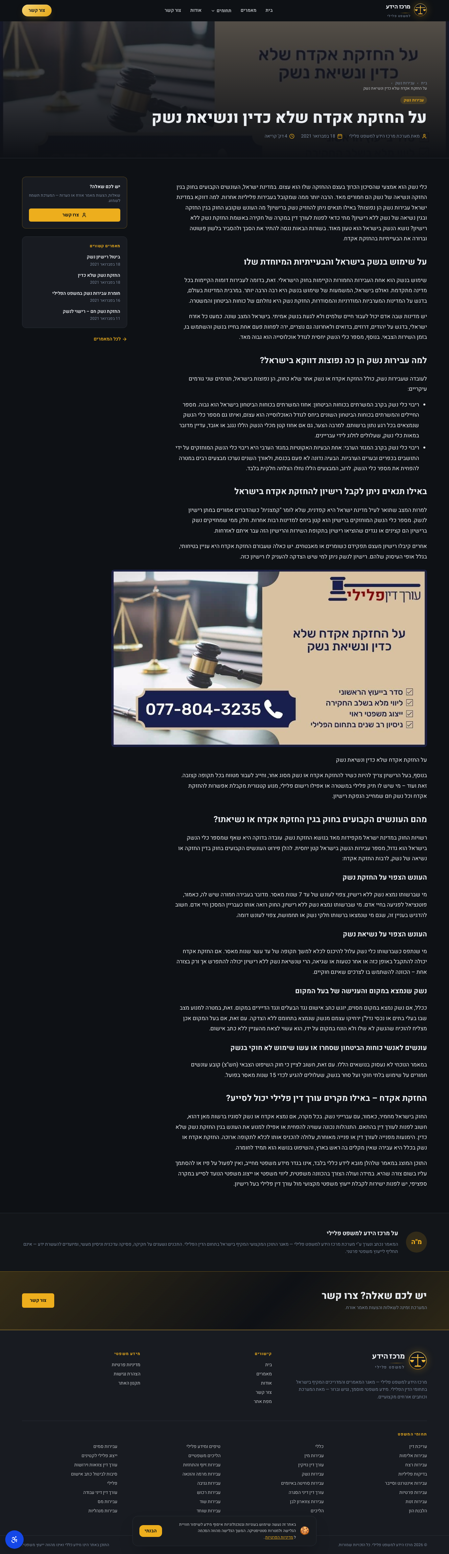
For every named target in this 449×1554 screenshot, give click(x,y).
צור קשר (173, 10)
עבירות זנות (416, 1501)
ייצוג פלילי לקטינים (99, 1455)
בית (269, 10)
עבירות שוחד (209, 1510)
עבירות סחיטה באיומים (302, 1483)
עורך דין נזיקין (311, 1464)
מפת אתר (263, 1401)
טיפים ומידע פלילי (203, 1446)
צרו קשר (70, 214)
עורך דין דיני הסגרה (306, 1492)
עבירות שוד (210, 1501)
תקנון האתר (129, 1383)
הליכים (317, 1510)
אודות (195, 10)
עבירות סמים (105, 1446)
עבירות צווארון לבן (307, 1501)
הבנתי (151, 1530)
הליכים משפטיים (204, 1455)
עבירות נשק (404, 83)
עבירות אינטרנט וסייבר (406, 1483)
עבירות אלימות (413, 1455)
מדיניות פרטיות (126, 1364)
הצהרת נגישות (127, 1373)
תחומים (224, 11)
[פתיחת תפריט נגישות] (14, 1539)
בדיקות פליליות (412, 1474)
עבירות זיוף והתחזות (202, 1464)
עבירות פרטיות (413, 1492)
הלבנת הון (418, 1510)
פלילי (112, 1483)
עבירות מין (314, 1455)
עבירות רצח (416, 1464)
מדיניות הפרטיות (279, 1537)
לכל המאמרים (107, 339)
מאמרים (248, 10)
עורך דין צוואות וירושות (95, 1464)
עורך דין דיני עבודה (100, 1492)
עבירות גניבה (209, 1483)
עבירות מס (107, 1501)
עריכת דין (418, 1446)
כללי (319, 1446)
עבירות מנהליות (102, 1510)
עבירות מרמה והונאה (201, 1474)
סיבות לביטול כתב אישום (94, 1474)
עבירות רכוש (209, 1492)
